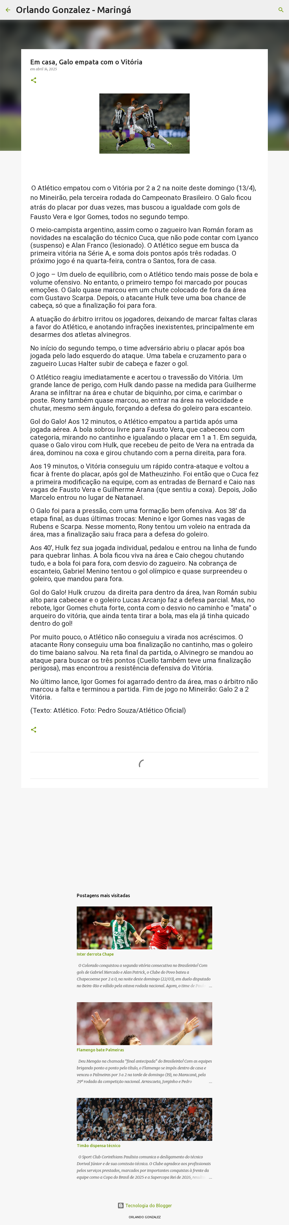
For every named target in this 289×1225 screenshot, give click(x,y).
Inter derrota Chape (95, 954)
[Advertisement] (144, 835)
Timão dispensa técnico (99, 1145)
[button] (33, 80)
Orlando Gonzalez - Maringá (73, 10)
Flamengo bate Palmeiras (100, 1050)
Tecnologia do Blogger (148, 1205)
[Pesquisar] (139, 10)
